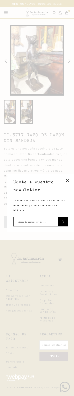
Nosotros (12, 290)
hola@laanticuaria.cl (19, 310)
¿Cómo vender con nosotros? (18, 297)
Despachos (46, 285)
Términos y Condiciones (47, 310)
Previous (5, 60)
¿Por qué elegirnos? (19, 304)
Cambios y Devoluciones (48, 293)
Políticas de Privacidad (47, 319)
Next (68, 60)
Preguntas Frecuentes (46, 302)
